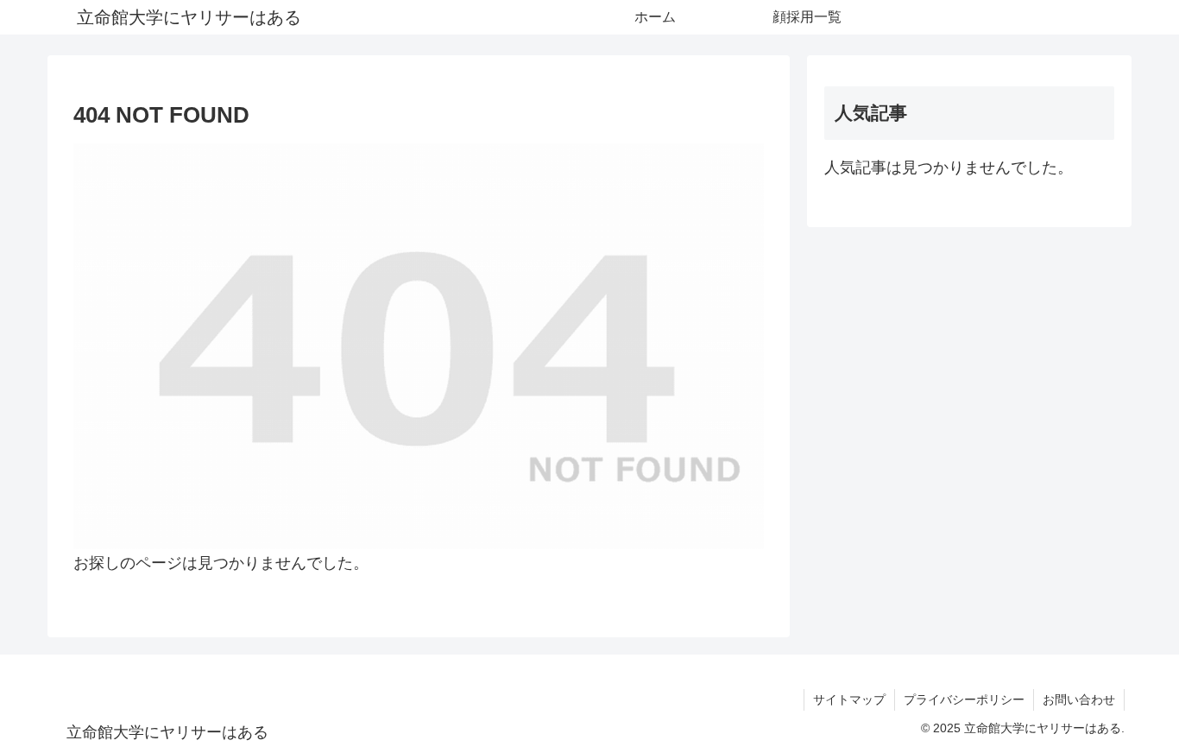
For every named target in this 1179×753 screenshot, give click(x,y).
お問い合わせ (1079, 699)
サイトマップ (849, 699)
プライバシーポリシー (964, 699)
